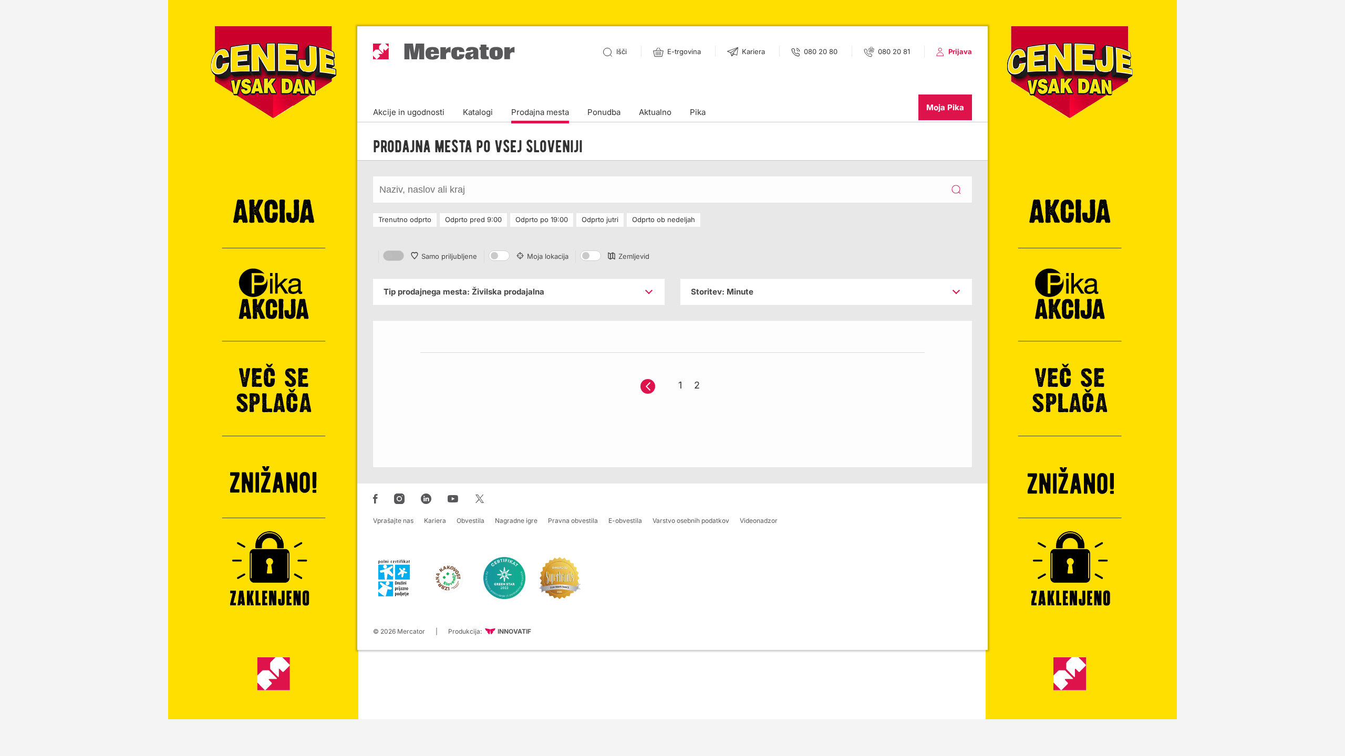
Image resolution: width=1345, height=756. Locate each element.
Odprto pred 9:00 (473, 219)
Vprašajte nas (393, 520)
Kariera (435, 520)
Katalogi (478, 112)
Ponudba (603, 112)
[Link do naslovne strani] (444, 52)
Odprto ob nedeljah (663, 219)
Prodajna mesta (540, 112)
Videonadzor (759, 520)
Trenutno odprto (404, 219)
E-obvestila (625, 520)
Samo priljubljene (449, 256)
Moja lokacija (547, 256)
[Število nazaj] (647, 386)
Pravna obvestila (573, 520)
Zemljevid (633, 256)
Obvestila (470, 520)
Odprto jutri (600, 219)
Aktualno (655, 112)
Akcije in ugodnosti (408, 112)
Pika (698, 112)
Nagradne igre (516, 520)
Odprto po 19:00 (541, 219)
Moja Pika (945, 107)
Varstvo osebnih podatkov (691, 520)
